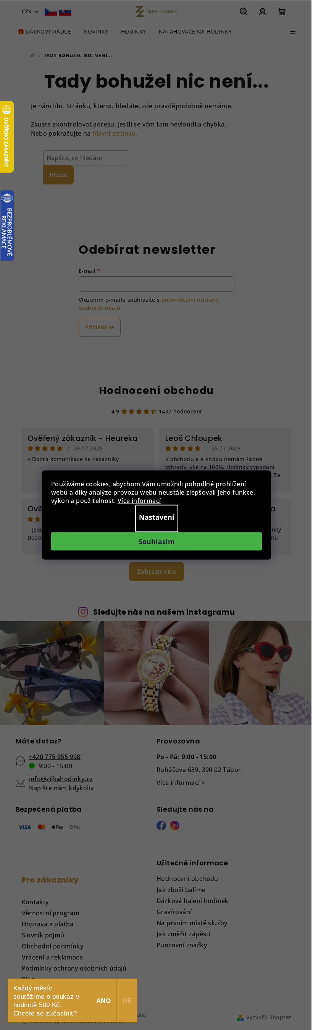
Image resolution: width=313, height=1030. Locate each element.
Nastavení (156, 517)
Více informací (139, 501)
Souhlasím (157, 541)
